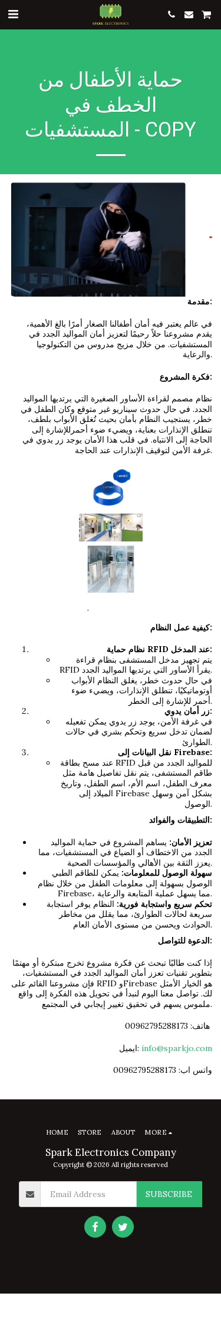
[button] (13, 13)
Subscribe (169, 1194)
